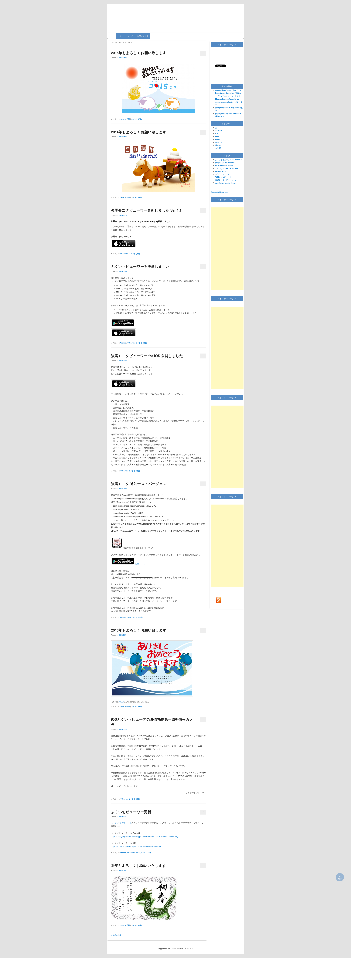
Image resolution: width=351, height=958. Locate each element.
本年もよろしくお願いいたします (138, 865)
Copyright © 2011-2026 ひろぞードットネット (175, 948)
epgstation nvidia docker (225, 182)
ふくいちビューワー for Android (228, 159)
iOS (121, 253)
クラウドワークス (222, 174)
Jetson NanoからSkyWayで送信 (228, 90)
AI (216, 127)
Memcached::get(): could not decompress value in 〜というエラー (228, 102)
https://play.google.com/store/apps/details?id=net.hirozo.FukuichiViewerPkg (144, 836)
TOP (340, 879)
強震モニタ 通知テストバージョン (139, 483)
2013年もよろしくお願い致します (138, 630)
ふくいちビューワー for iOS (226, 168)
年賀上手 (121, 702)
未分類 (127, 119)
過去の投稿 (116, 935)
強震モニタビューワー (224, 177)
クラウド (218, 142)
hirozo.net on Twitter (224, 165)
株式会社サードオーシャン (226, 180)
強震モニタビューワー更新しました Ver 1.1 (146, 210)
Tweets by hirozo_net (219, 192)
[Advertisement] (227, 248)
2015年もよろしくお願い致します (138, 52)
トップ (120, 35)
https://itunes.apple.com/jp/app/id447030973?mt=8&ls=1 (136, 846)
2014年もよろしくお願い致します (138, 131)
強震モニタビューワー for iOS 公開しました (147, 355)
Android (123, 343)
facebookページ (221, 171)
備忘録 (218, 145)
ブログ (130, 35)
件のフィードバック (144, 852)
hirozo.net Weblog (175, 14)
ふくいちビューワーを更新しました (140, 266)
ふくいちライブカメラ (121, 822)
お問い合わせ (142, 35)
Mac (217, 136)
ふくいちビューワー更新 (131, 811)
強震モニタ (140, 564)
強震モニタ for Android (224, 162)
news (122, 119)
